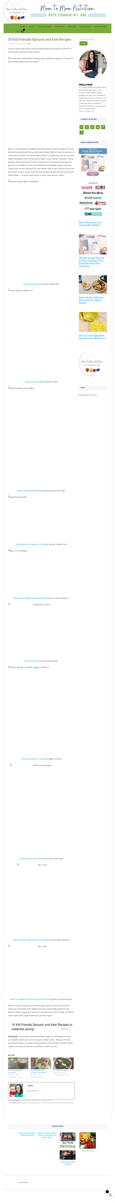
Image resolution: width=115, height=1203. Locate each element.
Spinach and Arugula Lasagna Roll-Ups (30, 598)
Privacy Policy (23, 1182)
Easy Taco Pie (88, 1151)
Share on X (65, 1029)
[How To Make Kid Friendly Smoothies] (41, 1063)
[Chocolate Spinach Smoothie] (18, 1063)
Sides (44, 1100)
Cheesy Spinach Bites (32, 284)
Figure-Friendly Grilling (68, 1163)
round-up (54, 1103)
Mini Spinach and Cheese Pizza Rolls (31, 544)
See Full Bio (32, 1090)
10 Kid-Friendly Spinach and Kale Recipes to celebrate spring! (42, 1026)
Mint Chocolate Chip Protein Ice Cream (29, 940)
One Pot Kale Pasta (32, 661)
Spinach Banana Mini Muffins (29, 490)
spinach (62, 1103)
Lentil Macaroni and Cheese (30, 858)
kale (29, 1103)
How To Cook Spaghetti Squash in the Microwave (92, 337)
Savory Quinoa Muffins (34, 381)
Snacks (49, 1100)
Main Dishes (36, 1100)
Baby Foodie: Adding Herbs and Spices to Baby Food (47, 1135)
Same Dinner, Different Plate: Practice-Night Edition (91, 300)
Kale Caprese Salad (60, 1070)
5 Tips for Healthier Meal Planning (27, 1134)
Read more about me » (86, 111)
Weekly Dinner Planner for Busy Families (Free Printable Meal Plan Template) (92, 262)
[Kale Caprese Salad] (63, 1063)
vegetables (70, 1103)
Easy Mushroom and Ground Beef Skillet (90, 223)
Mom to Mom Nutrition (68, 10)
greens (24, 1103)
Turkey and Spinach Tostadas (33, 758)
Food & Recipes (25, 1100)
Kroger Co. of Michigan (41, 1103)
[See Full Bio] (38, 1090)
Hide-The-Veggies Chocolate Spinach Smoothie (30, 999)
